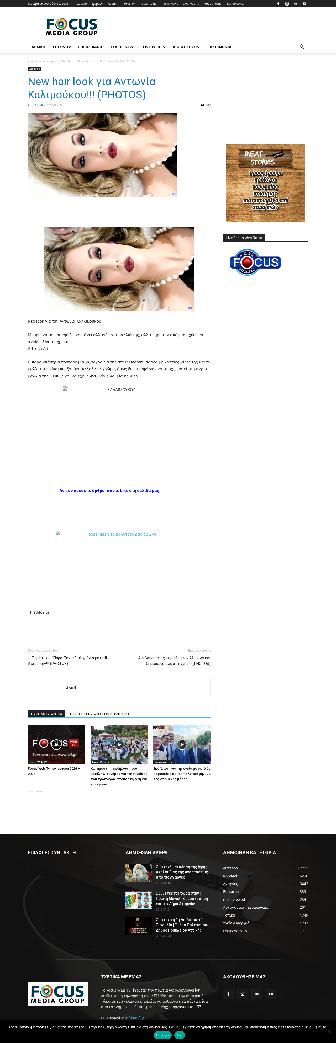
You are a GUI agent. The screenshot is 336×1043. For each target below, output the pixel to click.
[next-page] (39, 794)
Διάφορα (49, 61)
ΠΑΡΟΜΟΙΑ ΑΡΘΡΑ (46, 714)
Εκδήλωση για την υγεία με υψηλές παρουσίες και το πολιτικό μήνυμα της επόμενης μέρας (182, 774)
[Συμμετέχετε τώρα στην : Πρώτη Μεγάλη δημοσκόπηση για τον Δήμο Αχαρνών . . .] (138, 900)
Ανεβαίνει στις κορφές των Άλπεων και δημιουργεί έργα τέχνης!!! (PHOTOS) (174, 661)
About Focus (212, 4)
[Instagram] (287, 3)
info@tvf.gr (134, 1017)
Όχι (180, 1035)
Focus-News (170, 4)
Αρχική (113, 4)
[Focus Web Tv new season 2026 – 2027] (56, 744)
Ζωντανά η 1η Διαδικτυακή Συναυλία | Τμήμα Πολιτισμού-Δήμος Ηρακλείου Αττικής (182, 925)
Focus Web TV (38, 762)
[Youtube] (304, 3)
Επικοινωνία (235, 4)
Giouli (39, 105)
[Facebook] (278, 3)
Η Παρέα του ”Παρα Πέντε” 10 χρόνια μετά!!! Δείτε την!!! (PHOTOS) (67, 661)
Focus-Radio (148, 4)
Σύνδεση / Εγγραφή (90, 4)
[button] (302, 47)
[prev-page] (31, 794)
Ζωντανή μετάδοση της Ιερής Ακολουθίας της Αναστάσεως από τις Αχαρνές (182, 872)
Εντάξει (162, 1035)
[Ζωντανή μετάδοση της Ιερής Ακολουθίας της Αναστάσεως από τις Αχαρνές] (138, 873)
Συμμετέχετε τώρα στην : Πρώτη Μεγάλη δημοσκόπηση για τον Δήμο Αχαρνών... (182, 898)
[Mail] (296, 3)
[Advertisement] (212, 26)
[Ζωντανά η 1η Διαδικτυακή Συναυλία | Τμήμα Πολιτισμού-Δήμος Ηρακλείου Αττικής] (138, 926)
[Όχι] (329, 1031)
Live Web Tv (191, 4)
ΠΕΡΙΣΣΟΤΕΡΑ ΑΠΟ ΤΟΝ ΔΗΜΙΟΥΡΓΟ (100, 714)
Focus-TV (129, 4)
